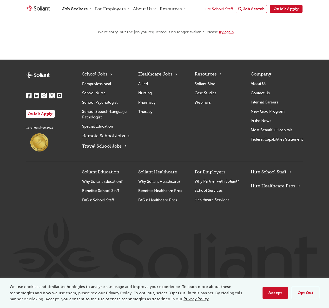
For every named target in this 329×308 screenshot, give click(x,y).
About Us (258, 83)
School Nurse (94, 93)
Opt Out (305, 292)
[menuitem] (251, 9)
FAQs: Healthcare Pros (157, 200)
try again (226, 32)
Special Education (97, 126)
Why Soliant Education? (102, 181)
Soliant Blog (205, 84)
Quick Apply (40, 113)
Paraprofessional (96, 84)
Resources (206, 74)
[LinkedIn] (36, 95)
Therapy (145, 111)
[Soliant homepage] (38, 75)
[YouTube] (59, 95)
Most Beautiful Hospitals (271, 130)
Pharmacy (147, 102)
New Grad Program (267, 111)
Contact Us (260, 93)
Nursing (145, 93)
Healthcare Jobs (155, 74)
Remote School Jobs (103, 135)
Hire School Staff (268, 172)
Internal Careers (264, 102)
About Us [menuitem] (142, 9)
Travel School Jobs (102, 146)
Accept (275, 292)
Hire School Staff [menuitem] (218, 9)
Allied (143, 84)
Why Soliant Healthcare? (159, 181)
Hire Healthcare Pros (273, 186)
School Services (209, 190)
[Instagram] (44, 95)
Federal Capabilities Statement (277, 139)
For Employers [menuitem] (110, 9)
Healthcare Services (212, 200)
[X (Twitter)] (52, 95)
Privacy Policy (196, 299)
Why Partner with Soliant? (217, 181)
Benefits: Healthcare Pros (160, 190)
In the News (261, 120)
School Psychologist (100, 102)
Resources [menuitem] (171, 9)
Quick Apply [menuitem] (286, 9)
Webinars (203, 102)
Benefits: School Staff (100, 190)
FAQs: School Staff (98, 200)
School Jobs (94, 74)
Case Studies (206, 93)
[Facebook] (29, 95)
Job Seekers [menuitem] (75, 9)
